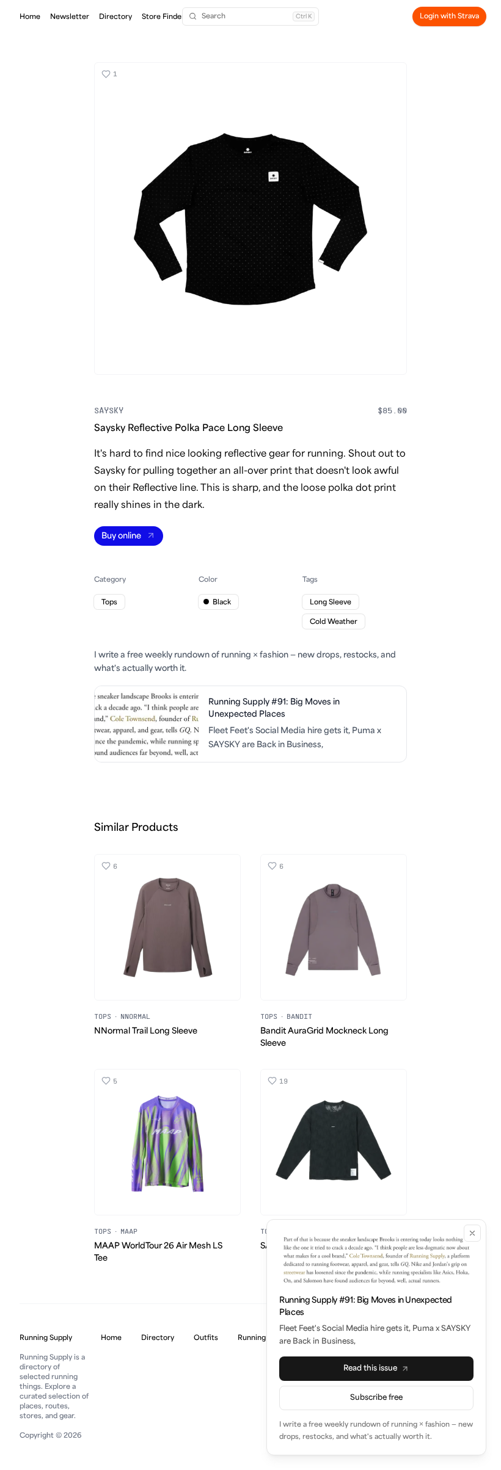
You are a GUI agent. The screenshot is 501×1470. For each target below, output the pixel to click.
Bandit (299, 1016)
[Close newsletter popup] (472, 1233)
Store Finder (163, 17)
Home (30, 17)
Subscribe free (376, 1398)
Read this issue (370, 1368)
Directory (115, 17)
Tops (102, 1016)
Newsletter (69, 17)
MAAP (128, 1231)
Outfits (206, 1338)
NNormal (135, 1016)
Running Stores (264, 1338)
